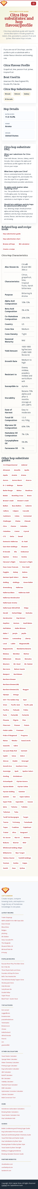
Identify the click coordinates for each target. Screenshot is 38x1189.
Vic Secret (7, 838)
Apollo (26, 470)
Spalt (16, 771)
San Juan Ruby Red (10, 751)
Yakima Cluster (8, 858)
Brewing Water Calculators (10, 1112)
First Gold (25, 567)
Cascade (26, 511)
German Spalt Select (10, 577)
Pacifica (6, 710)
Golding (6, 582)
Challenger (7, 521)
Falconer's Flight (9, 562)
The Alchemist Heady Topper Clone (13, 980)
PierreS (4, 1039)
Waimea (27, 838)
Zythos (22, 868)
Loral (5, 644)
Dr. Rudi (25, 541)
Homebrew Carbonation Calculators (13, 1109)
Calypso (16, 511)
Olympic (6, 695)
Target (25, 817)
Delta (12, 536)
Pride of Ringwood (10, 735)
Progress (24, 735)
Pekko (25, 710)
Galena (24, 572)
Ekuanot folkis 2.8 (7, 946)
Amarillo (17, 470)
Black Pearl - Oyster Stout (10, 999)
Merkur (26, 654)
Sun (14, 797)
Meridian (16, 654)
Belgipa (4, 930)
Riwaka (14, 741)
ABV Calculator (6, 1072)
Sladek (15, 761)
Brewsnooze (6, 1026)
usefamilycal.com (7, 1167)
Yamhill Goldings (24, 858)
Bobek (5, 496)
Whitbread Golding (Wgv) (12, 848)
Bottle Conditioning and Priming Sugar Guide (16, 1128)
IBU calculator (24, 244)
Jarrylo (14, 633)
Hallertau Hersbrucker (11, 598)
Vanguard (23, 832)
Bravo (29, 496)
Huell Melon (27, 623)
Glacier (25, 577)
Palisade (16, 710)
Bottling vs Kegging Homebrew (11, 1151)
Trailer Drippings (7, 917)
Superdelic (20, 802)
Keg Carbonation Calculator (10, 1069)
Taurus (5, 822)
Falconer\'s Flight (26, 562)
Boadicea (28, 490)
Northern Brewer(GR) (11, 684)
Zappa (24, 863)
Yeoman (6, 863)
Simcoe (5, 761)
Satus (14, 756)
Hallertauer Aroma (10, 603)
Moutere (6, 664)
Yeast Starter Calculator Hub (11, 1115)
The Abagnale (6, 943)
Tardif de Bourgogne (11, 817)
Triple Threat (6, 996)
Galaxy (15, 572)
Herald (5, 613)
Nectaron (6, 669)
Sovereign (7, 771)
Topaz (5, 827)
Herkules (29, 613)
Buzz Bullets (16, 506)
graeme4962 (6, 1045)
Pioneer (17, 725)
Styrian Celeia (23, 786)
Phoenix (6, 720)
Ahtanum (6, 470)
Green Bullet (28, 582)
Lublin (13, 644)
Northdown (18, 674)
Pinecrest (6, 725)
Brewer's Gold (8, 501)
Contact (4, 1185)
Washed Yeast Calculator (10, 1085)
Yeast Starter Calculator (9, 1056)
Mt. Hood (17, 664)
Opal (24, 700)
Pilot (24, 720)
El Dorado (6, 552)
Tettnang (16, 822)
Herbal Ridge (17, 613)
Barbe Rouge (8, 490)
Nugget (26, 689)
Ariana (23, 475)
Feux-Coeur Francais (10, 567)
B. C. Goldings (8, 485)
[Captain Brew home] (3, 3)
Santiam (24, 751)
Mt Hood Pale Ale (7, 949)
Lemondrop (16, 638)
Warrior (16, 843)
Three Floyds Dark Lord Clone (11, 970)
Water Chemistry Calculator (10, 1062)
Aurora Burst (17, 480)
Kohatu (5, 638)
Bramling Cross (17, 496)
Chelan (17, 521)
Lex (3, 1042)
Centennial (27, 516)
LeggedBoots (6, 1013)
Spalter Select (27, 771)
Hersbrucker (7, 618)
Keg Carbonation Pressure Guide (12, 1132)
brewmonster (6, 1016)
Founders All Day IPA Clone (10, 973)
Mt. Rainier (28, 664)
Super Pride (7, 802)
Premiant (20, 730)
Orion (5, 705)
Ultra (14, 832)
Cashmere (7, 516)
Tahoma (14, 807)
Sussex (30, 802)
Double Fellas (6, 992)
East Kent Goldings (10, 547)
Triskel (5, 832)
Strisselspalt (8, 781)
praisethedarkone (7, 1019)
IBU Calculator (6, 1078)
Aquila (5, 475)
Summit (6, 797)
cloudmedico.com (7, 1164)
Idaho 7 (5, 633)
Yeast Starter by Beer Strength (11, 1147)
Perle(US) (25, 715)
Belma (19, 490)
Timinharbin (5, 1023)
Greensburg (7, 587)
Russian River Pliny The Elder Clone (13, 964)
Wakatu (6, 843)
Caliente (28, 506)
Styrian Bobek (8, 786)
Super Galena (25, 797)
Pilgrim (15, 720)
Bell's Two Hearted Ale (9, 976)
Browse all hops (9, 244)
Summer (22, 792)
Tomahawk (28, 822)
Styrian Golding (9, 792)
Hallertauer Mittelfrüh (11, 608)
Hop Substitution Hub (8, 1118)
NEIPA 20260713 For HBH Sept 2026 (12, 921)
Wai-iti (17, 838)
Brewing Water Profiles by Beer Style (13, 1144)
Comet (17, 531)
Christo (4, 1029)
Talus (16, 812)
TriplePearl (27, 827)
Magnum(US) (8, 649)
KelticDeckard (6, 1032)
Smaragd (25, 761)
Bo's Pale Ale (6, 967)
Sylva (5, 807)
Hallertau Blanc (9, 593)
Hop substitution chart (11, 239)
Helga (26, 608)
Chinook (27, 521)
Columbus (6, 531)
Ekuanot (24, 547)
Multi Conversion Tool (8, 1098)
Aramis (14, 475)
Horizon (16, 623)
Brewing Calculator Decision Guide (13, 1154)
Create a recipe (9, 249)
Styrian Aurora (22, 781)
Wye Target (20, 853)
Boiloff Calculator (7, 1075)
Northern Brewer (9, 679)
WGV (24, 843)
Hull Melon (7, 628)
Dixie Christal (6, 924)
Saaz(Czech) (26, 741)
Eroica (15, 557)
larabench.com (6, 1170)
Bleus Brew (5, 927)
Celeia (17, 516)
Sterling (6, 776)
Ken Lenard (5, 1010)
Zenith (5, 868)
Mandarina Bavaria (24, 649)
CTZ (4, 536)
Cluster (13, 526)
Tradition (15, 827)
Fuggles (6, 572)
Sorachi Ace (7, 766)
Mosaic (18, 659)
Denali (20, 536)
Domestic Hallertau (10, 541)
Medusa (6, 654)
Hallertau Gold (24, 593)
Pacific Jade (28, 705)
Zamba (15, 863)
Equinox (6, 557)
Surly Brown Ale (7, 989)
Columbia (23, 526)
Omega (16, 695)
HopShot (6, 623)
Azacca (28, 480)
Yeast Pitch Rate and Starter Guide (13, 1138)
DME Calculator (6, 1088)
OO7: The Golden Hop (11, 700)
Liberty (28, 638)
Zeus (14, 868)
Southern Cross (21, 766)
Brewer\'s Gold (22, 501)
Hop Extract (20, 618)
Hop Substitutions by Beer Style (12, 1141)
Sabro (16, 746)
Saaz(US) (6, 746)
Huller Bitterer (20, 628)
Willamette (7, 853)
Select (22, 756)
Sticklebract (17, 776)
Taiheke (24, 807)
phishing (4, 933)
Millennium (7, 659)
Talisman (6, 812)
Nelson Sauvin (19, 669)
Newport (6, 674)
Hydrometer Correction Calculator (12, 1091)
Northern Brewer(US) (11, 689)
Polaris (26, 725)
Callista (6, 511)
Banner (20, 485)
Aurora (5, 480)
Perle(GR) (14, 715)
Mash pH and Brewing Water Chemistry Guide (16, 1135)
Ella (15, 552)
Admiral (24, 465)
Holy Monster (6, 986)
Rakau (5, 741)
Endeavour (25, 552)
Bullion (5, 506)
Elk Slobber (5, 937)
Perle (5, 715)
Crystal (26, 531)
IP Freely (4, 952)
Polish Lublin (7, 730)
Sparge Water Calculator (9, 1059)
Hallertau (19, 587)
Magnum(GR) (24, 644)
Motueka (28, 659)
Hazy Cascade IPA (7, 940)
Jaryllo (23, 633)
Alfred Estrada (6, 1035)
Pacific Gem (15, 705)
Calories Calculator (8, 1094)
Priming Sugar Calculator (9, 1066)
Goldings (16, 582)
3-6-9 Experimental (10, 465)
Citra (5, 526)
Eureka (24, 557)
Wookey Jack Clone (8, 983)
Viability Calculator (7, 1082)
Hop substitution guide (12, 234)
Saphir (5, 756)
